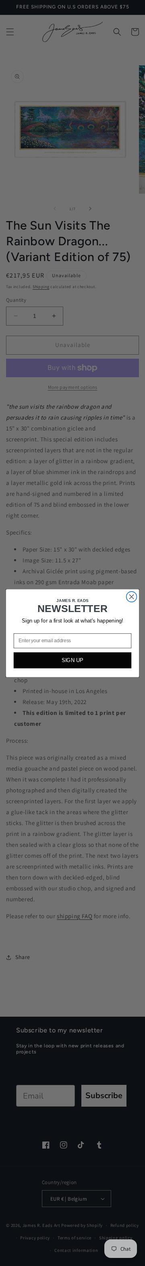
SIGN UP (72, 660)
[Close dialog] (131, 596)
